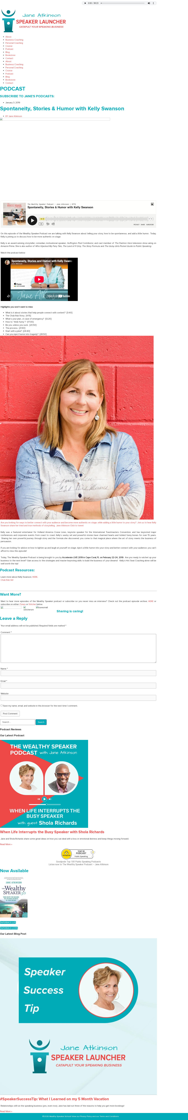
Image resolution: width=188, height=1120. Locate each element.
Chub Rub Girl (7, 580)
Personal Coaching (14, 43)
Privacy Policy (86, 1116)
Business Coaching (14, 39)
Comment (6, 632)
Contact (9, 58)
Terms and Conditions (109, 1116)
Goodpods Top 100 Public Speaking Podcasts (78, 862)
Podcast (9, 49)
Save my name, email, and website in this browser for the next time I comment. (40, 706)
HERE (35, 577)
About (8, 36)
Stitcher (32, 604)
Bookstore (10, 55)
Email (4, 681)
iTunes (22, 604)
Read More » (6, 844)
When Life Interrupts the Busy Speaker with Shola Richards (52, 832)
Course (9, 46)
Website (5, 693)
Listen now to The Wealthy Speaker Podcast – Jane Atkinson (78, 864)
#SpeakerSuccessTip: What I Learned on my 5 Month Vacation (54, 1099)
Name (4, 668)
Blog (8, 52)
